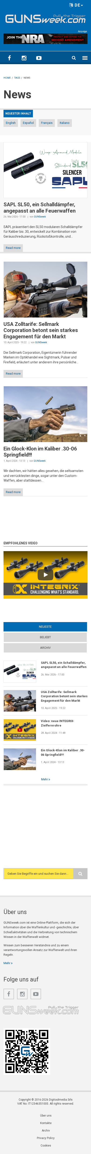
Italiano (65, 123)
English (11, 123)
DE (76, 5)
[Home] (46, 17)
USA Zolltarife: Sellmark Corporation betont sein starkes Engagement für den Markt (41, 330)
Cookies (46, 1145)
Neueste (54, 626)
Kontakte (46, 1123)
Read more (13, 248)
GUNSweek (40, 216)
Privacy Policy (46, 1138)
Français (46, 123)
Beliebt (45, 637)
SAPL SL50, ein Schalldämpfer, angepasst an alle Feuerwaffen (40, 208)
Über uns (46, 1115)
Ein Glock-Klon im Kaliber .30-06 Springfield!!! (63, 752)
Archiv (45, 647)
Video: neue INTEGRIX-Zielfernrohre (57, 723)
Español (28, 123)
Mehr (45, 779)
